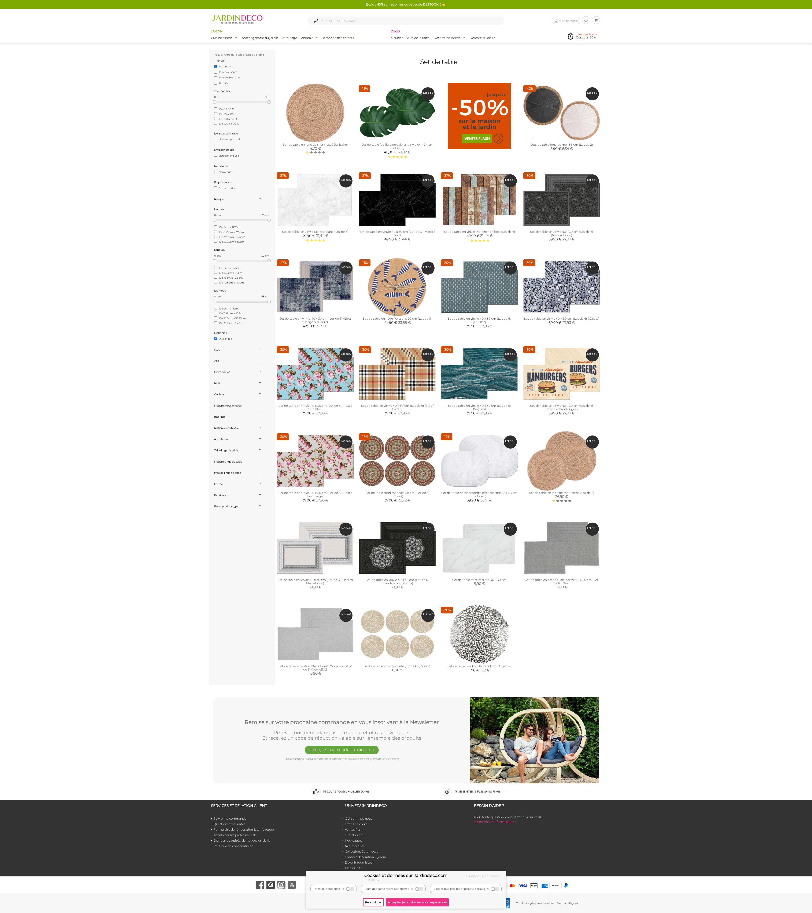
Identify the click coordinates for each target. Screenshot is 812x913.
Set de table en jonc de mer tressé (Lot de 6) (561, 493)
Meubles (397, 38)
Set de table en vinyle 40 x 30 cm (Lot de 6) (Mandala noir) (561, 233)
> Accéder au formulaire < (495, 822)
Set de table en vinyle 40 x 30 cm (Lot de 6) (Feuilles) (479, 320)
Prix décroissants (229, 77)
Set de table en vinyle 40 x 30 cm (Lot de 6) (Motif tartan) (397, 407)
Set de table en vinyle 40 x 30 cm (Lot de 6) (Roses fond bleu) (315, 407)
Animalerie (309, 38)
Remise (224, 83)
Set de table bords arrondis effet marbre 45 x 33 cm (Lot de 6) (479, 494)
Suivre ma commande (230, 818)
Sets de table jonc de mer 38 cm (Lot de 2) (561, 144)
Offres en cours (356, 824)
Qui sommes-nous (358, 818)
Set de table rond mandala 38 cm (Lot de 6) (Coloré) (397, 494)
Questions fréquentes (229, 824)
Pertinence (226, 66)
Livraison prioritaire (230, 139)
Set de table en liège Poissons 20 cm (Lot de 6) (397, 318)
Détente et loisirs (482, 38)
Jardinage (289, 38)
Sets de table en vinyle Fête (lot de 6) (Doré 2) (397, 666)
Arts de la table (418, 38)
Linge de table (255, 54)
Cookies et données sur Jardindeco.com (405, 875)
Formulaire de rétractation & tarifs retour (244, 829)
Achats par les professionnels (235, 835)
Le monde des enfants (337, 38)
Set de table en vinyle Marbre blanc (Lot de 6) (315, 232)
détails (371, 880)
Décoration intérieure (449, 38)
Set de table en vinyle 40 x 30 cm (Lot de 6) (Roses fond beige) (315, 494)
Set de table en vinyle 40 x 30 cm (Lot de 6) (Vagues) (479, 407)
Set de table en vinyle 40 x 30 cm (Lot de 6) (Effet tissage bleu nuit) (315, 320)
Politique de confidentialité (233, 846)
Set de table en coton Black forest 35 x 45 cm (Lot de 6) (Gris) (561, 581)
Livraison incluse (228, 155)
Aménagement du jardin (260, 38)
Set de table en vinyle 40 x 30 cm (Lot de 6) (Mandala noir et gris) (397, 581)
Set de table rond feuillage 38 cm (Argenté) (479, 666)
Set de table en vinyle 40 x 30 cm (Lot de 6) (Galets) (561, 318)
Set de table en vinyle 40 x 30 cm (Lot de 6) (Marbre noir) (397, 233)
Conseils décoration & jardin (365, 857)
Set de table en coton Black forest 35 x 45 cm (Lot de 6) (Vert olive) (315, 667)
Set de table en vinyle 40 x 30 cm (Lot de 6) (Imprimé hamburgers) (561, 407)
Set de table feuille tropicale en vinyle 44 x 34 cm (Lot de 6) (397, 146)
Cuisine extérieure (224, 38)
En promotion (227, 188)
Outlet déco (353, 835)
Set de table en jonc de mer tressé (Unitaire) (315, 144)
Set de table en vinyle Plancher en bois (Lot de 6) (479, 232)
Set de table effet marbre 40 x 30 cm (479, 580)
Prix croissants (228, 72)
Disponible (225, 338)
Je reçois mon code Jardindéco (341, 749)
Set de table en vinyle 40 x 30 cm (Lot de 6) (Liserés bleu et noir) (315, 581)
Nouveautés (353, 840)
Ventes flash (353, 829)
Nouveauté (225, 172)
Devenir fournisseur (359, 862)
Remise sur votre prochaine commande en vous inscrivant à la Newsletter (342, 722)
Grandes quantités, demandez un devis (242, 840)
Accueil (218, 54)
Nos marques (355, 846)
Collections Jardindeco (362, 851)
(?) (342, 888)
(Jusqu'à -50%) (586, 36)
